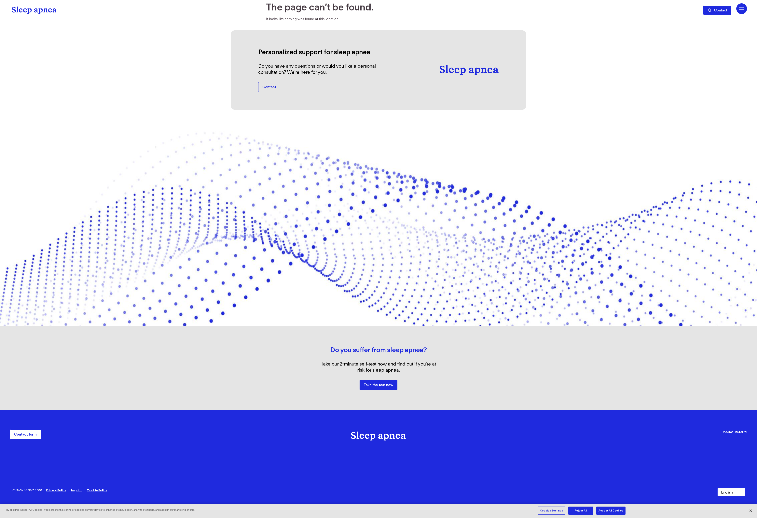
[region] (378, 511)
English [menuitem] (727, 492)
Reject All (581, 510)
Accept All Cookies (611, 510)
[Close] (750, 510)
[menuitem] (731, 492)
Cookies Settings (551, 510)
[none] (731, 492)
